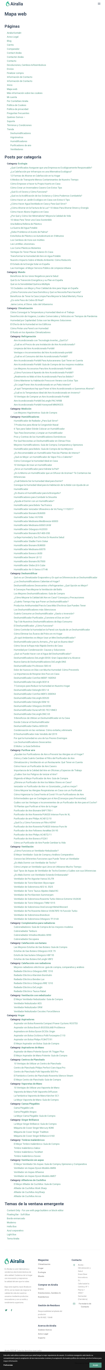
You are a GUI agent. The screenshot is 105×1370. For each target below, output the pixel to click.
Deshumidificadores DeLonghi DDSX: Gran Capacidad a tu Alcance (47, 657)
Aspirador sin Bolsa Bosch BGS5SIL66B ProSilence (39, 1027)
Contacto (11, 61)
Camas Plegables (30, 1103)
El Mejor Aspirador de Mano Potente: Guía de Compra (40, 1055)
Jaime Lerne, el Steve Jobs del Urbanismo (31, 304)
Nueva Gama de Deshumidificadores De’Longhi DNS (40, 661)
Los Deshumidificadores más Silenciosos (35, 609)
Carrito (10, 44)
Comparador (13, 49)
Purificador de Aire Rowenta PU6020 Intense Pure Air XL (42, 814)
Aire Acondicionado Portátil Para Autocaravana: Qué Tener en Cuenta (48, 360)
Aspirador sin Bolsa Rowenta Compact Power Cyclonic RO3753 (46, 1023)
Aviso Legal (12, 36)
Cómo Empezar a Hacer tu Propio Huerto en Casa (35, 183)
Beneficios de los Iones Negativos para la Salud (34, 276)
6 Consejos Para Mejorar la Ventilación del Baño (38, 589)
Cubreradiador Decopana (26, 939)
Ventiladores (16, 149)
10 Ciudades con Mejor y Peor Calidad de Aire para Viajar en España (44, 288)
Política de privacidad (17, 109)
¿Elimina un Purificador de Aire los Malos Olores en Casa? (43, 782)
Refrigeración (28, 336)
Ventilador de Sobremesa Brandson (32, 915)
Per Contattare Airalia (17, 101)
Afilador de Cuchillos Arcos (27, 1196)
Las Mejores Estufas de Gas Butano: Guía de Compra (40, 947)
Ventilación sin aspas (32, 1160)
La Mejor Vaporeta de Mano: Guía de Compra (36, 1099)
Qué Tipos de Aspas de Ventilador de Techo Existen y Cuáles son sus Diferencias (55, 870)
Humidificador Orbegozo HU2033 (30, 529)
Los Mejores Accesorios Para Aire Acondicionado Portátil (42, 368)
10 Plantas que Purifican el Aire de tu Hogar (35, 806)
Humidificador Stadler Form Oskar (31, 541)
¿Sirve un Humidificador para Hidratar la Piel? (36, 469)
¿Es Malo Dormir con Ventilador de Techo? (35, 862)
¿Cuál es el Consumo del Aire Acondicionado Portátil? (41, 356)
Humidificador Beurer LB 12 (28, 557)
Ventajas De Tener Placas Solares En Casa (31, 252)
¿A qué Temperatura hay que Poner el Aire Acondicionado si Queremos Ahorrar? (54, 388)
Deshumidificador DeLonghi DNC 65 (32, 714)
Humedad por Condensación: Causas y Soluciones (39, 649)
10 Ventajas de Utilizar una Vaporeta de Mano (36, 1087)
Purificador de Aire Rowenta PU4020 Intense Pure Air (40, 826)
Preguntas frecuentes (18, 113)
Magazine (43, 1260)
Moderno (11, 1222)
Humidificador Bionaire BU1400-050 (32, 533)
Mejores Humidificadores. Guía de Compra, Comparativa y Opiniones (48, 444)
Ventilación (27, 846)
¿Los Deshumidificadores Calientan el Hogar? (37, 581)
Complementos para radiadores (38, 923)
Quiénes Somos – (16, 117)
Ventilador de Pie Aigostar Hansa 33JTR (34, 878)
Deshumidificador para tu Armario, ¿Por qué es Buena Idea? (44, 641)
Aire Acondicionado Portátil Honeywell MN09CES (38, 404)
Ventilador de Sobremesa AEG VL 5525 (33, 886)
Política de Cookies (16, 105)
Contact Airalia (14, 53)
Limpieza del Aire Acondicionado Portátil (34, 348)
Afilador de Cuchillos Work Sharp (30, 1188)
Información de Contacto (19, 77)
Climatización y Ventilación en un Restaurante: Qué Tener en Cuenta (48, 762)
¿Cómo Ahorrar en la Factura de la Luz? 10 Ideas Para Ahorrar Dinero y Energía (49, 208)
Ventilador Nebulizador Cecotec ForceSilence (37, 1011)
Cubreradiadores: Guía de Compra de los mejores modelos (43, 927)
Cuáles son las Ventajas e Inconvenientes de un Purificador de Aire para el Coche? (55, 802)
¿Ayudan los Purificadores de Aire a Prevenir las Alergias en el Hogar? (49, 754)
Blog (9, 41)
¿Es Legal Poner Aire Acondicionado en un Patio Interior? (42, 384)
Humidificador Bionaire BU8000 (29, 545)
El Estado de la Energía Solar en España (30, 264)
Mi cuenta (12, 97)
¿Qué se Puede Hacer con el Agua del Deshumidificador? (42, 653)
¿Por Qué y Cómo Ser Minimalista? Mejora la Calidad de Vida (40, 216)
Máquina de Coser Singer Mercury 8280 (34, 1128)
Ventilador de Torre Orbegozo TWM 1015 (34, 903)
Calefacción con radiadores (36, 963)
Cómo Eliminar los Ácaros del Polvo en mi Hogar (38, 633)
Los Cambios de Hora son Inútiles (27, 240)
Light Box (11, 1234)
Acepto (95, 1365)
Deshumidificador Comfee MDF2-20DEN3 (35, 694)
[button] (99, 3)
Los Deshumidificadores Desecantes (32, 742)
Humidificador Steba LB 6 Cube (29, 565)
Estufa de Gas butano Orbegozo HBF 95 (34, 955)
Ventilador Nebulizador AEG (28, 1003)
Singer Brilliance (30, 1119)
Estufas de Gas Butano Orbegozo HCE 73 (35, 951)
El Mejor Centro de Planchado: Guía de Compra (37, 1079)
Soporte (11, 121)
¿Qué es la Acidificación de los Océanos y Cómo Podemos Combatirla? (46, 195)
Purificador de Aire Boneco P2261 (31, 838)
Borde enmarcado (16, 1218)
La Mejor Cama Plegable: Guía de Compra (34, 1116)
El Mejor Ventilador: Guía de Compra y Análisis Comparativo (44, 854)
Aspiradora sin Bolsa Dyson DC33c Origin (34, 1031)
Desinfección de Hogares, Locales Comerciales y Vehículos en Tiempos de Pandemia (53, 316)
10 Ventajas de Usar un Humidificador (33, 465)
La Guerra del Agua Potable (23, 228)
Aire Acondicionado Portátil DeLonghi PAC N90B (38, 400)
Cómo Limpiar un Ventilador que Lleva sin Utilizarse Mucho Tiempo (47, 866)
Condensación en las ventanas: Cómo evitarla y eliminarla (43, 730)
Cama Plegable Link (24, 1107)
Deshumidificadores (20, 133)
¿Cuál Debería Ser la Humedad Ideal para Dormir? (38, 481)
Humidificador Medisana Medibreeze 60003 (36, 521)
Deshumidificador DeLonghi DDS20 (31, 698)
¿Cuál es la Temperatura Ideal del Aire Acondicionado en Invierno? (47, 392)
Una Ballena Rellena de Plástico (26, 224)
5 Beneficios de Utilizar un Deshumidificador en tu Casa (42, 718)
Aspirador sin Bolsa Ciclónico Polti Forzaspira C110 (39, 1035)
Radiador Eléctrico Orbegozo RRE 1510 (33, 971)
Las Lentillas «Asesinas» (22, 244)
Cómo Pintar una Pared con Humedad (29, 328)
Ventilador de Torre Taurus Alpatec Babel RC (36, 891)
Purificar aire (28, 750)
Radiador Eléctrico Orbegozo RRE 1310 (33, 983)
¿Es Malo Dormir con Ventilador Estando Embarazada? (41, 874)
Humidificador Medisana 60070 (29, 549)
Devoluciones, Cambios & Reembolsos (26, 65)
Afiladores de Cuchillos (33, 1180)
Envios (41, 1289)
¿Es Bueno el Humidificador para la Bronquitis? (37, 493)
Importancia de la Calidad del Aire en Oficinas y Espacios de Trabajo (48, 770)
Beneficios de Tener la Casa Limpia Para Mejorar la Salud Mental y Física (46, 296)
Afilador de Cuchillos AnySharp (29, 1192)
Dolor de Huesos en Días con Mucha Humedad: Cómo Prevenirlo (46, 669)
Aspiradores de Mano (32, 1047)
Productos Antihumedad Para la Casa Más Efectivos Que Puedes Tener (50, 605)
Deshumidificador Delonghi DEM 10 (31, 702)
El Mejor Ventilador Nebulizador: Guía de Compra (38, 999)
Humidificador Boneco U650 (28, 553)
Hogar (21, 1015)
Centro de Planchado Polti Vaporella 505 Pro (36, 1071)
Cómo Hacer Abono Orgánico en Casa (29, 211)
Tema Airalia (13, 1238)
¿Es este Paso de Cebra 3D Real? (27, 300)
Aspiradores (27, 1019)
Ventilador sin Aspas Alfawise (29, 1172)
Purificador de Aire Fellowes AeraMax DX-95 (36, 830)
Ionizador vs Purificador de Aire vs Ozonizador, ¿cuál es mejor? (45, 786)
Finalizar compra (15, 73)
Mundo (21, 272)
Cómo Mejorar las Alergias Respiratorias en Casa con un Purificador (48, 790)
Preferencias (8, 1365)
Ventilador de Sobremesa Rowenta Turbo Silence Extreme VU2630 (47, 899)
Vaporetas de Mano (31, 1083)
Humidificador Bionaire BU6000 (29, 513)
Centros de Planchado (33, 1059)
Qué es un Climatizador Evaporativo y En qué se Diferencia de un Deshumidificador (55, 577)
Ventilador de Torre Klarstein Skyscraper (34, 882)
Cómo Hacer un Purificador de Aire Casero (35, 766)
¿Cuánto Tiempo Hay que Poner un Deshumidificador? (41, 601)
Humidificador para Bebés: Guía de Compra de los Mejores (43, 449)
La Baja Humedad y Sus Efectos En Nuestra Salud (39, 537)
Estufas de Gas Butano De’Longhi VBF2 (33, 959)
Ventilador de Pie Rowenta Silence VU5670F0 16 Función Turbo (45, 911)
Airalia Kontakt (14, 33)
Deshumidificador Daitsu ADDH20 (31, 726)
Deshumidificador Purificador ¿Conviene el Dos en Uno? (42, 617)
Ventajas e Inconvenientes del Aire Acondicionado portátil (43, 352)
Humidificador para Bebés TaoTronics (33, 505)
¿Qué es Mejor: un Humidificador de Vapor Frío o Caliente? (43, 457)
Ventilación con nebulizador (36, 995)
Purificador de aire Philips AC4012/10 (32, 818)
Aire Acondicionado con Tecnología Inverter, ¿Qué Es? (41, 340)
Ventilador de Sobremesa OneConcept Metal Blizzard (41, 907)
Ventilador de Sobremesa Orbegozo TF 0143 (36, 919)
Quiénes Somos (45, 1330)
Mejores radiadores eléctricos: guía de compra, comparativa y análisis (49, 967)
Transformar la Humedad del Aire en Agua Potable (35, 256)
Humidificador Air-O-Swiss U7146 (31, 569)
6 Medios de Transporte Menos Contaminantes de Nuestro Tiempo (44, 179)
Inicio (9, 85)
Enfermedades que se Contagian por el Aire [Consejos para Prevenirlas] (50, 798)
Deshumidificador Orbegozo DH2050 (32, 706)
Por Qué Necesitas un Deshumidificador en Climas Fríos (42, 441)
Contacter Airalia (15, 57)
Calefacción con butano (34, 943)
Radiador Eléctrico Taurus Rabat (30, 991)
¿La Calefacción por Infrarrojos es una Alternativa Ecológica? (41, 171)
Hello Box (12, 1226)
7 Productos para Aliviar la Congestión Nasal (36, 424)
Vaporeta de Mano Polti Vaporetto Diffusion (35, 1091)
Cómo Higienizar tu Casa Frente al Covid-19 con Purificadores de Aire (49, 794)
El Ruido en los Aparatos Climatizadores (30, 332)
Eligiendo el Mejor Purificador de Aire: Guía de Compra (41, 778)
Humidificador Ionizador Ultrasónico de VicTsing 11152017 (43, 509)
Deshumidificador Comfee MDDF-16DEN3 (35, 678)
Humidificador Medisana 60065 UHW (32, 525)
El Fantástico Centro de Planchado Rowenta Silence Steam (43, 1075)
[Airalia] (14, 3)
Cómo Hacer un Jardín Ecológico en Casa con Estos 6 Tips (40, 199)
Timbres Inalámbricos (33, 1140)
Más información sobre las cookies (25, 93)
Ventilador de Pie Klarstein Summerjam (34, 894)
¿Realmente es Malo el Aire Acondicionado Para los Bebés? (44, 376)
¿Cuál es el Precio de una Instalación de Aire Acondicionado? (44, 344)
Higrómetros (16, 137)
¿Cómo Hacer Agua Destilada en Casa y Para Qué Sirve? (38, 203)
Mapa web (12, 89)
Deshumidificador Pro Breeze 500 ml (32, 666)
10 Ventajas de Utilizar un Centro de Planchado (37, 1063)
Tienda (10, 129)
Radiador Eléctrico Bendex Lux (29, 979)
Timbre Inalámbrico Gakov (27, 1148)
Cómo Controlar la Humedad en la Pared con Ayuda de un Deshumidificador (52, 629)
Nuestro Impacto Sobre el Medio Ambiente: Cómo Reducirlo (40, 260)
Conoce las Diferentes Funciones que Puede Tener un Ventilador (46, 858)
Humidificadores (18, 141)
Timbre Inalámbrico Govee (27, 1156)
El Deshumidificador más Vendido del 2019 (35, 734)
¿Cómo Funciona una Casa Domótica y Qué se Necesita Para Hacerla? (45, 292)
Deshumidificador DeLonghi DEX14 (31, 682)
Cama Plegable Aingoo (25, 1111)
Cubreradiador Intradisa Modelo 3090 (32, 935)
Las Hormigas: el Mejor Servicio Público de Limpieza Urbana (40, 268)
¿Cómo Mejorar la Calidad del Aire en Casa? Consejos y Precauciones (49, 597)
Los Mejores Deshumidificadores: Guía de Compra (39, 593)
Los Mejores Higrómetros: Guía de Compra (35, 412)
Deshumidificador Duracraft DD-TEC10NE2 (35, 710)
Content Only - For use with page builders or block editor (35, 1210)
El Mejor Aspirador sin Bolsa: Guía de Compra (36, 1043)
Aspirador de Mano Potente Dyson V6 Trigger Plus (39, 1051)
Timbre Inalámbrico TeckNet (28, 1152)
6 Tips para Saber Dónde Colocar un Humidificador (39, 428)
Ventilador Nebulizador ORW (28, 1007)
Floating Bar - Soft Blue (18, 1214)
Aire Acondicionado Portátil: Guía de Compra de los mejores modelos (48, 364)
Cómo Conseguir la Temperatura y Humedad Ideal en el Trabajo (42, 312)
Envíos (10, 69)
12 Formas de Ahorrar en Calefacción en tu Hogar (35, 175)
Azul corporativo (15, 1230)
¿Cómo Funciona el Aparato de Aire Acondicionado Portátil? (44, 372)
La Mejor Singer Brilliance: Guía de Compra (35, 1124)
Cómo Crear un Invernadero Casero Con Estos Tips (36, 187)
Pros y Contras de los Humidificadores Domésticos (40, 436)
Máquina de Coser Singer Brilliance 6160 (34, 1136)
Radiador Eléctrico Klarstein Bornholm (33, 975)
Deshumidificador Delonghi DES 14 (31, 690)
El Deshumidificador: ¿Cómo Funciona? (33, 625)
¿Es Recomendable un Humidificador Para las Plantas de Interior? (47, 453)
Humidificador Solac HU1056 (28, 517)
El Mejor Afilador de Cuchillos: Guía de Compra (37, 1184)
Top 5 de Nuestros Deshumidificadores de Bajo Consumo (43, 621)
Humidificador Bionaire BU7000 (29, 561)
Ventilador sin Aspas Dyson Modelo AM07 (35, 1176)
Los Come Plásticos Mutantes (25, 248)
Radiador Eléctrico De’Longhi (28, 987)
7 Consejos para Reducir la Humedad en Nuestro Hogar (42, 686)
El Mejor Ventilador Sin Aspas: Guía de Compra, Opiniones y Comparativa (50, 1164)
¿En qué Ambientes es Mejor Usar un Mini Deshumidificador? (45, 637)
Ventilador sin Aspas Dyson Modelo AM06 (35, 1168)
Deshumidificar (29, 573)
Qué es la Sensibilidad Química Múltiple (30, 284)
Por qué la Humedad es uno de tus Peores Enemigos (40, 738)
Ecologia (22, 163)
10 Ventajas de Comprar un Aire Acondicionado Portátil (41, 396)
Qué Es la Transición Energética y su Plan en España (36, 280)
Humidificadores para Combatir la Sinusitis (35, 497)
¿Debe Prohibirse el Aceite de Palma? (29, 232)
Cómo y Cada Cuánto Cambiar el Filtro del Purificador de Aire (44, 758)
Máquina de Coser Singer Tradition (31, 1132)
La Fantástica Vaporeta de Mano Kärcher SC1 (36, 1095)
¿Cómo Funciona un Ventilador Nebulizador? (36, 850)
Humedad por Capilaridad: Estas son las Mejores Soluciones (40, 320)
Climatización (25, 308)
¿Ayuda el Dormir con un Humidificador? (34, 501)
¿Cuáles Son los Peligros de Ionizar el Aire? (35, 774)
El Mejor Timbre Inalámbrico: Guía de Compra (36, 1144)
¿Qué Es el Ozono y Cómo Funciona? (28, 191)
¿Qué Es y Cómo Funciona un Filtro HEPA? (35, 822)
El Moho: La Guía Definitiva (27, 746)
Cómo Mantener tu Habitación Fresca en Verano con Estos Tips (46, 380)
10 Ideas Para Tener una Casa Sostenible (31, 219)
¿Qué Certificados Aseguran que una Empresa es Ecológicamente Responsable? (51, 167)
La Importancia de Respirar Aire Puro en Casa (36, 674)
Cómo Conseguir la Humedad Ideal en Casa (36, 461)
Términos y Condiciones (19, 125)
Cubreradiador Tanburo (25, 931)
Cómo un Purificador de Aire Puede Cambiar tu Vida (40, 842)
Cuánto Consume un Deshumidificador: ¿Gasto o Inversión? (44, 613)
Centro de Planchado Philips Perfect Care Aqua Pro (39, 1067)
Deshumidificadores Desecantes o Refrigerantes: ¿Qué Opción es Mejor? (51, 585)
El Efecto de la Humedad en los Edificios (30, 324)
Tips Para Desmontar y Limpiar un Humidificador (38, 432)
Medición (26, 408)
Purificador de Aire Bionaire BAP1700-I (33, 810)
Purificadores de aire (20, 145)
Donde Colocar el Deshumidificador (31, 722)
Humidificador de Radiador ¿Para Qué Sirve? (36, 420)
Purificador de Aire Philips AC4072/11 (33, 834)
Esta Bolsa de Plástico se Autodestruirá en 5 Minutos (37, 236)
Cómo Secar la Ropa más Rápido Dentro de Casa (38, 645)
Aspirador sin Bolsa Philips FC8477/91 (33, 1039)
